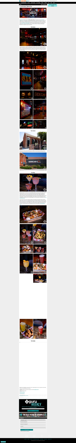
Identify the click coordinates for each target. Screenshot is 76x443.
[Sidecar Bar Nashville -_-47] (40, 282)
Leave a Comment (26, 395)
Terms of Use (45, 439)
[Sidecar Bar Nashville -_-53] (40, 119)
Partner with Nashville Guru (52, 4)
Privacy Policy (50, 439)
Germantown (42, 19)
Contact (28, 439)
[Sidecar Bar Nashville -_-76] (26, 338)
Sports (46, 2)
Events (29, 2)
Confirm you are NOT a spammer (24, 431)
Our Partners (29, 18)
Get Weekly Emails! (3, 441)
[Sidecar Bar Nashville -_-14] (26, 89)
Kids (51, 2)
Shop (54, 2)
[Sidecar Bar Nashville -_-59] (26, 119)
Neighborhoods (23, 2)
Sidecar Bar (21, 19)
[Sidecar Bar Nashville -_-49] (40, 273)
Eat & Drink (38, 2)
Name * (23, 421)
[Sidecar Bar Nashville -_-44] (26, 318)
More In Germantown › (44, 4)
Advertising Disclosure (25, 18)
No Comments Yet (22, 395)
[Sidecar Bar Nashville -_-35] (40, 338)
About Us (31, 439)
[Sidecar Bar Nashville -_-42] (40, 243)
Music (42, 2)
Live (48, 2)
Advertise (25, 439)
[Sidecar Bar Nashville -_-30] (26, 243)
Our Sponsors (41, 439)
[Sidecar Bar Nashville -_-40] (26, 273)
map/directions (36, 389)
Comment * (22, 426)
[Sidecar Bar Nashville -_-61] (40, 128)
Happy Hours (33, 2)
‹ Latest (20, 4)
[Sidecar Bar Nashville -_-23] (26, 128)
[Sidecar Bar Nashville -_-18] (40, 89)
